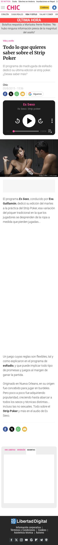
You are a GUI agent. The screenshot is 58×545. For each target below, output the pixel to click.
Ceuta (14, 1)
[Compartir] (5, 94)
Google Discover (31, 540)
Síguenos (37, 94)
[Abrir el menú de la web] (3, 7)
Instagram (21, 540)
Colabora (44, 7)
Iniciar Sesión (54, 7)
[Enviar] (17, 94)
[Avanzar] (40, 121)
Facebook (11, 540)
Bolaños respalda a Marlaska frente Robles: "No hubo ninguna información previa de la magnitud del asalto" (29, 28)
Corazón (5, 14)
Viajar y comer (46, 14)
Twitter (16, 540)
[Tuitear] (11, 94)
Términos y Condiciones (22, 530)
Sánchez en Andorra (27, 1)
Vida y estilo (31, 14)
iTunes (46, 540)
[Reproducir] (29, 120)
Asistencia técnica (23, 532)
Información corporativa (28, 527)
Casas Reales (17, 14)
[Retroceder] (17, 121)
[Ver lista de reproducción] (50, 131)
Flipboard (36, 540)
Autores (40, 532)
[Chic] (13, 7)
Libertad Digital (29, 521)
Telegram (41, 540)
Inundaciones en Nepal (45, 1)
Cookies (42, 530)
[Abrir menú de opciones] (52, 121)
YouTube (26, 540)
